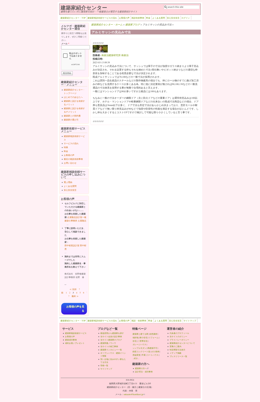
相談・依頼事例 (139, 320)
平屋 (143, 355)
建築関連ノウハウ (108, 343)
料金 (148, 17)
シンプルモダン (139, 348)
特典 (66, 147)
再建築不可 (152, 348)
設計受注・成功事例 (144, 371)
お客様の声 (124, 17)
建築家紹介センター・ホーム (106, 24)
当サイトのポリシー (178, 336)
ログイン (185, 17)
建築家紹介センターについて (182, 343)
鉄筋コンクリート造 (141, 351)
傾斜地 (135, 337)
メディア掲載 (175, 353)
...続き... (136, 358)
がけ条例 (155, 351)
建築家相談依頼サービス (76, 333)
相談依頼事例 (138, 17)
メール (65, 43)
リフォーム (153, 337)
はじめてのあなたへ (73, 97)
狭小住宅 (143, 337)
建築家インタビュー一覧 (111, 349)
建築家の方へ (142, 368)
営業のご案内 (175, 346)
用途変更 (136, 355)
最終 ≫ (75, 296)
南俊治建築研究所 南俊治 (114, 55)
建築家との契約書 (72, 115)
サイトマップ (190, 320)
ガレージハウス (139, 344)
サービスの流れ (71, 143)
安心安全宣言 (173, 17)
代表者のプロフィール (179, 333)
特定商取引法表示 (177, 349)
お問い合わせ (70, 162)
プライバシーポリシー (179, 339)
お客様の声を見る (75, 308)
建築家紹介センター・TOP (73, 17)
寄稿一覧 (104, 365)
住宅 (134, 341)
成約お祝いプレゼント (75, 343)
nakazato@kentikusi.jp (134, 394)
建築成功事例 (71, 339)
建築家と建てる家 (140, 334)
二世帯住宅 (142, 341)
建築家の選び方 (71, 119)
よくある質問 (158, 17)
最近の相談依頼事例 (73, 159)
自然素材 (153, 334)
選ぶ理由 (68, 182)
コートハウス (152, 355)
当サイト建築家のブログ (111, 339)
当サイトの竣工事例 (109, 346)
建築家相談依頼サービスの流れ (102, 17)
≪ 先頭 (73, 289)
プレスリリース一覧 (178, 356)
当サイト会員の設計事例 (111, 336)
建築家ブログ (132, 24)
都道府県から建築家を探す (112, 333)
